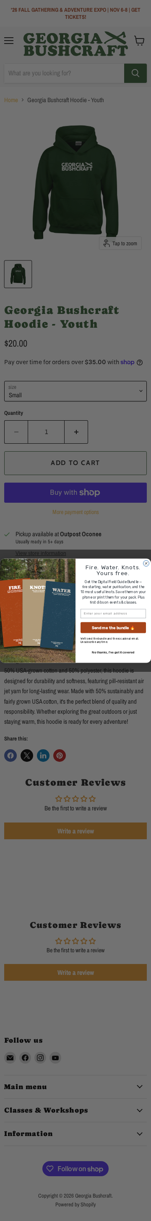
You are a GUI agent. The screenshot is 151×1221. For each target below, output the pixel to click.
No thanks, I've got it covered (113, 652)
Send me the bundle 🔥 (113, 627)
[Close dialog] (146, 563)
